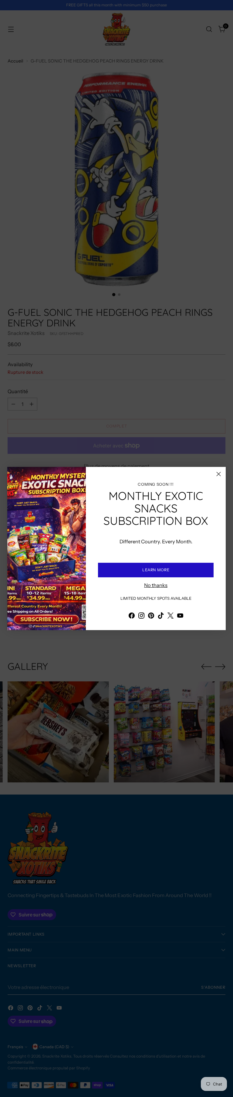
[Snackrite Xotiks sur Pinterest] (151, 616)
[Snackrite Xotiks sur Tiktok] (160, 616)
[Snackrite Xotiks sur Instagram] (141, 616)
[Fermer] (218, 474)
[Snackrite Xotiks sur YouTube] (180, 616)
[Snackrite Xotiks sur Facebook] (131, 616)
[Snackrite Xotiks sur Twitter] (170, 616)
